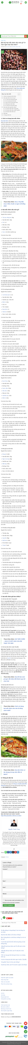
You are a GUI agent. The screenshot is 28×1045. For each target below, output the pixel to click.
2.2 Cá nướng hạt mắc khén (10, 100)
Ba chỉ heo (5, 381)
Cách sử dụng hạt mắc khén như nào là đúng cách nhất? (14, 708)
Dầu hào (4, 390)
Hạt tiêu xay (5, 395)
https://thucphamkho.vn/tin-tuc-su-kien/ (11, 815)
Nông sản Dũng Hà (17, 1043)
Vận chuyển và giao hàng (6, 1010)
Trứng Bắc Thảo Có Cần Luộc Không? (10, 962)
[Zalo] (25, 1035)
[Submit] (25, 36)
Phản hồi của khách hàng (6, 984)
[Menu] (2, 2)
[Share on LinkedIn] (18, 852)
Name (4, 881)
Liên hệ (2, 993)
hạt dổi (9, 658)
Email (4, 887)
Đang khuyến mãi (5, 996)
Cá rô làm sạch (6, 294)
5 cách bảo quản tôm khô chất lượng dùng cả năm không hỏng (13, 942)
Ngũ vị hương (5, 459)
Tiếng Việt (21, 2)
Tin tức (3, 40)
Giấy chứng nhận (4, 979)
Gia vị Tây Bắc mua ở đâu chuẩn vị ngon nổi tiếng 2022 (14, 204)
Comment (5, 869)
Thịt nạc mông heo (6, 217)
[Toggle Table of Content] (18, 94)
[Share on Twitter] (11, 852)
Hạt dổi (4, 538)
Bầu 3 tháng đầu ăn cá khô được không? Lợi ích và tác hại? (13, 938)
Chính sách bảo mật (5, 1005)
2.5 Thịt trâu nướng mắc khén (11, 105)
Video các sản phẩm (5, 981)
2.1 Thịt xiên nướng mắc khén (11, 99)
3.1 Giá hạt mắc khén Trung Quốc (11, 108)
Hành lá (4, 311)
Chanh (4, 545)
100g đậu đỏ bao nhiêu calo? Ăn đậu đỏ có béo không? (12, 951)
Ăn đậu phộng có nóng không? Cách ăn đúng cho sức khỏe (13, 931)
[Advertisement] (14, 20)
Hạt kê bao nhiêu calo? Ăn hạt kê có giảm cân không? (14, 964)
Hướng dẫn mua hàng (6, 998)
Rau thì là (4, 309)
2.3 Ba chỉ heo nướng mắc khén (11, 102)
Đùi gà (4, 454)
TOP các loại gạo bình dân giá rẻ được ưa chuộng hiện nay (13, 955)
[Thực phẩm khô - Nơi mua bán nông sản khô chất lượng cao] (13, 2)
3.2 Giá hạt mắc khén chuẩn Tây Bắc (12, 110)
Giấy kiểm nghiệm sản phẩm (7, 977)
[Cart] (26, 2)
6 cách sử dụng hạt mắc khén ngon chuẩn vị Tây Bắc (14, 959)
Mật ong (4, 463)
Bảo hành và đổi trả (5, 1006)
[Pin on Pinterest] (15, 852)
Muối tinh (4, 540)
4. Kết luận (5, 113)
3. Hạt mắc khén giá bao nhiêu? (10, 107)
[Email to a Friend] (13, 852)
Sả (3, 222)
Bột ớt (3, 302)
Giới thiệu (3, 995)
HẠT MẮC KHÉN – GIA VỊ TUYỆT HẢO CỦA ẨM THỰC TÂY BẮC (14, 641)
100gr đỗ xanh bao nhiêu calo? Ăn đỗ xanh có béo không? (13, 947)
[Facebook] (14, 849)
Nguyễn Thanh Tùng (16, 46)
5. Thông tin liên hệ (7, 115)
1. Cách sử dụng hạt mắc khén (9, 96)
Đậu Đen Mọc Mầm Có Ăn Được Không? (11, 934)
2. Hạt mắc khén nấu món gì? (9, 97)
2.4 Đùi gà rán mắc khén (10, 104)
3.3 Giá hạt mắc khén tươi (10, 111)
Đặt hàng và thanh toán (6, 1008)
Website (4, 893)
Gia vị (3, 232)
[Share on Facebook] (8, 852)
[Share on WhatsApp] (6, 852)
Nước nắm (5, 388)
